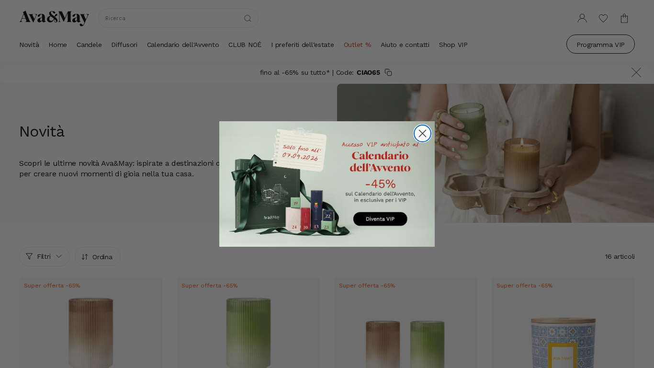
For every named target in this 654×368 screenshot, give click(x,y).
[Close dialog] (422, 133)
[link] (327, 183)
